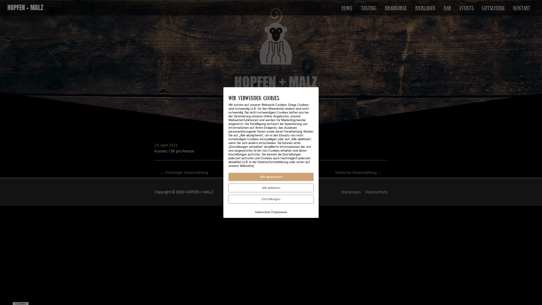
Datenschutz (263, 212)
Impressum (280, 212)
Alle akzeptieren (271, 177)
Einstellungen (271, 199)
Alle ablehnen (271, 188)
